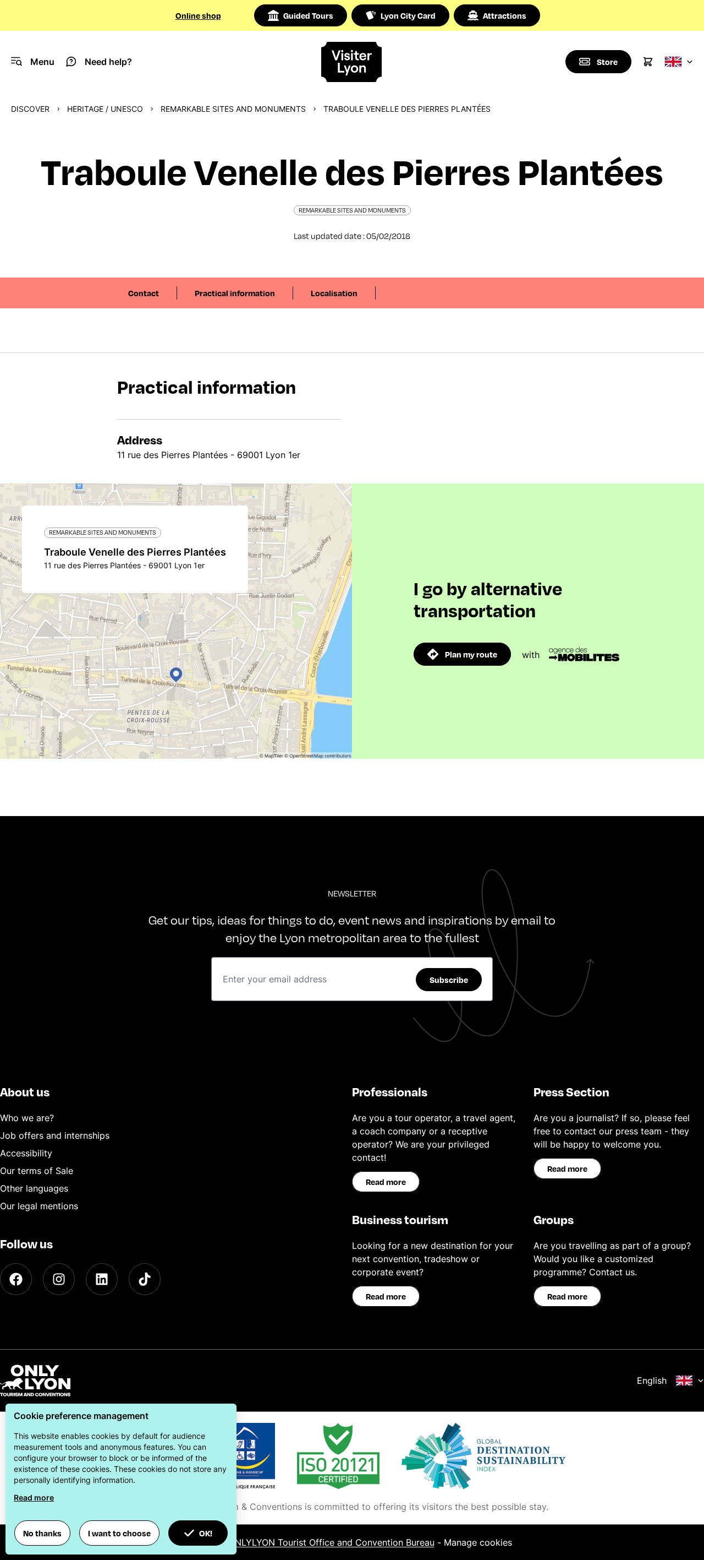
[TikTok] (145, 1279)
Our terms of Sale (36, 1170)
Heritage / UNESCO (105, 108)
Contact (143, 292)
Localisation (334, 292)
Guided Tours (308, 15)
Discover (30, 108)
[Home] (351, 62)
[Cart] (647, 61)
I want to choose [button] (119, 1533)
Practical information (235, 292)
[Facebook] (16, 1279)
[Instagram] (59, 1279)
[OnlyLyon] (35, 1380)
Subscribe (449, 979)
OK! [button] (205, 1533)
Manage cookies (478, 1542)
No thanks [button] (42, 1533)
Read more (386, 1181)
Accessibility (26, 1153)
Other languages (34, 1188)
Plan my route (471, 654)
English (652, 1380)
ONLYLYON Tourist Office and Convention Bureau (331, 1542)
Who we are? (27, 1117)
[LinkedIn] (102, 1279)
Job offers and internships (54, 1135)
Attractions (504, 15)
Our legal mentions (39, 1205)
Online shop (198, 15)
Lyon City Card (408, 15)
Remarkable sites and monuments (233, 108)
